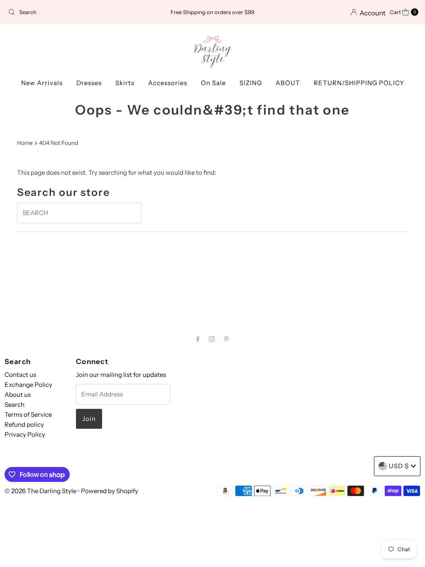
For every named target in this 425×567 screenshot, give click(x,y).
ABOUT (288, 83)
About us (18, 394)
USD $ (399, 466)
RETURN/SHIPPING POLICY (359, 83)
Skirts (124, 83)
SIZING (250, 83)
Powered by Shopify (109, 491)
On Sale (213, 83)
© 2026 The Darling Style (41, 491)
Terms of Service (28, 414)
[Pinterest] (226, 339)
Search (14, 404)
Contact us (20, 375)
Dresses (89, 83)
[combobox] (72, 12)
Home (25, 142)
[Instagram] (212, 339)
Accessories (167, 83)
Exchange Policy (28, 385)
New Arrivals (42, 83)
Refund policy (24, 424)
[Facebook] (198, 339)
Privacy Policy (25, 434)
